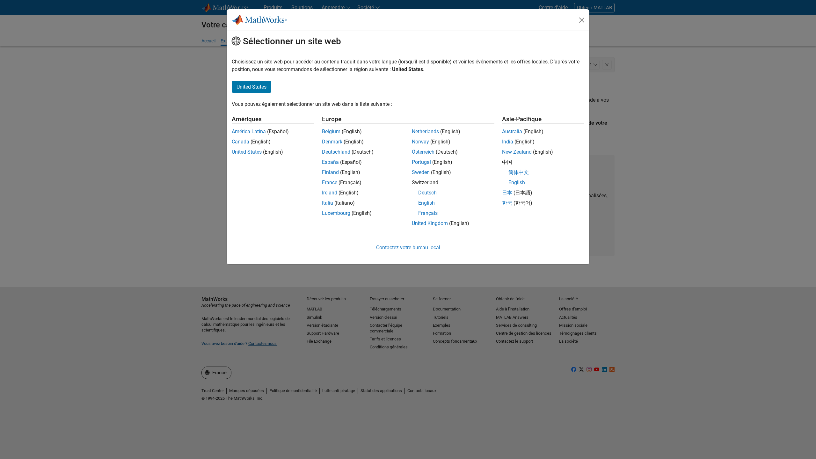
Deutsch (427, 193)
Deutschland (336, 152)
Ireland (329, 193)
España (330, 162)
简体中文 (518, 172)
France (329, 182)
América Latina (249, 131)
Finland (330, 172)
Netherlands (425, 131)
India (507, 142)
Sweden (421, 172)
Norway (420, 142)
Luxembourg (336, 213)
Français (428, 213)
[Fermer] (582, 20)
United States (247, 152)
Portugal (421, 162)
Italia (327, 203)
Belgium (331, 131)
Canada (240, 142)
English (426, 203)
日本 (507, 193)
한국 (507, 203)
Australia (512, 131)
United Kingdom (430, 223)
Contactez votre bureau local (408, 247)
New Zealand (517, 152)
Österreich (423, 152)
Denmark (332, 142)
